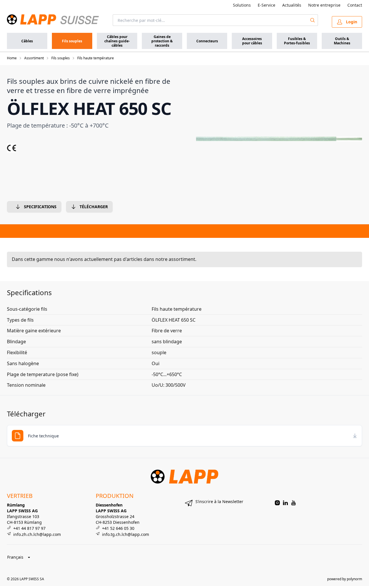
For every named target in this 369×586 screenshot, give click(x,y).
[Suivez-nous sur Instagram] (277, 503)
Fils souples (60, 58)
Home (12, 58)
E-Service (266, 5)
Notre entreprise (324, 5)
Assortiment (34, 58)
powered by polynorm (344, 578)
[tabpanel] (279, 139)
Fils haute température (95, 58)
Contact (354, 5)
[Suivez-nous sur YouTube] (293, 503)
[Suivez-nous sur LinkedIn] (285, 503)
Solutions (242, 5)
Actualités (291, 5)
